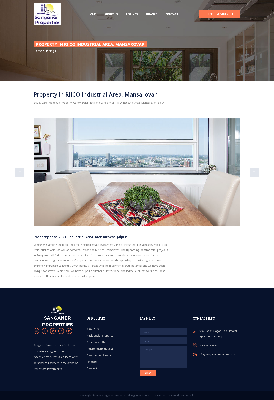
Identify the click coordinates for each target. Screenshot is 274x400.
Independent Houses (100, 348)
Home (38, 51)
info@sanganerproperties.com (217, 354)
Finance (92, 361)
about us (111, 14)
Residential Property (100, 335)
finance (151, 14)
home (92, 14)
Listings (50, 51)
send (148, 372)
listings (132, 14)
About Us (93, 329)
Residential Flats (97, 342)
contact (171, 14)
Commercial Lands (99, 355)
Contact (92, 368)
